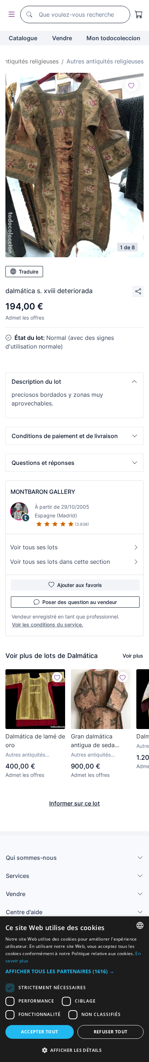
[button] (74, 381)
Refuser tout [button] (111, 1032)
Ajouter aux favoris (79, 585)
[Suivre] (131, 85)
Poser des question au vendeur (79, 602)
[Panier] (139, 14)
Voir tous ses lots (34, 547)
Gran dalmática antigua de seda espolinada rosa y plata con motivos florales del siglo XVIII (100, 741)
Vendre (62, 38)
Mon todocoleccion (113, 38)
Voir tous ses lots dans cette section (60, 561)
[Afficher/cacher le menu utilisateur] (10, 14)
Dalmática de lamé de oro (35, 741)
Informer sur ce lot (74, 803)
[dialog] (74, 989)
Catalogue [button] (23, 38)
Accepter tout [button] (39, 1032)
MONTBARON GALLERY (42, 491)
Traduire (28, 271)
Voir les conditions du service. (47, 624)
